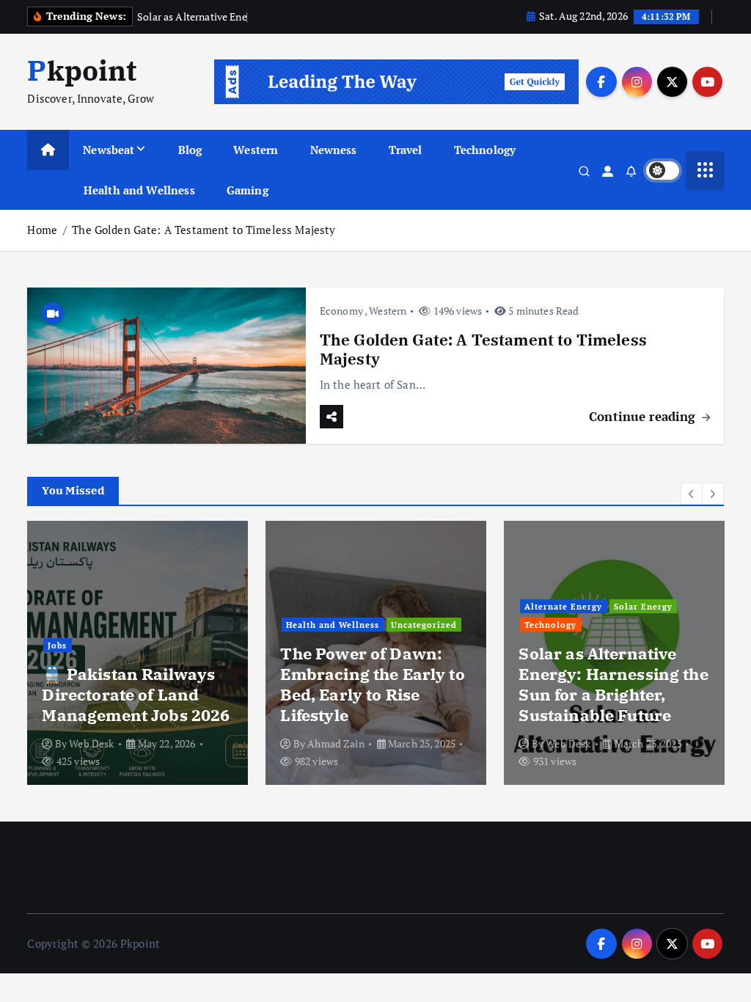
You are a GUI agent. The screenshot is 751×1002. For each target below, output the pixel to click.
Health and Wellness (139, 190)
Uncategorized (424, 624)
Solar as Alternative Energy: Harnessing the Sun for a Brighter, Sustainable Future (613, 684)
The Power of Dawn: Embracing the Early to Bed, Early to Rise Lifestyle (372, 684)
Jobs (57, 645)
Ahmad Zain (335, 743)
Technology (485, 149)
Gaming (247, 190)
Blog (190, 149)
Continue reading (644, 416)
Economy (341, 311)
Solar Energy (643, 606)
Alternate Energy (563, 606)
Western (255, 149)
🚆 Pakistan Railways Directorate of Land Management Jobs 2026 (136, 694)
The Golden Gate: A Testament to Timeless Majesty (203, 229)
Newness (333, 149)
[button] (692, 494)
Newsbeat (108, 149)
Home (42, 229)
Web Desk (91, 743)
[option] (137, 653)
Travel (405, 149)
